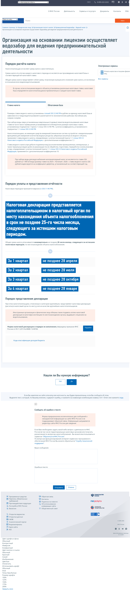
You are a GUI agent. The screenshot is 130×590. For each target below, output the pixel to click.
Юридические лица (24, 27)
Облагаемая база (55, 105)
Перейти (88, 327)
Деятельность (69, 11)
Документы (104, 11)
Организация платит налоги (43, 27)
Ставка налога (13, 105)
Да (72, 381)
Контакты (117, 11)
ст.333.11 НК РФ (46, 189)
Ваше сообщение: (42, 448)
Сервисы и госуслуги (87, 11)
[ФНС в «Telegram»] (125, 2)
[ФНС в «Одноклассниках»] (122, 2)
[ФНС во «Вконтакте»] (118, 2)
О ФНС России (54, 11)
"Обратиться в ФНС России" (53, 436)
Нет (60, 381)
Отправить (59, 487)
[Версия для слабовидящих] (89, 2)
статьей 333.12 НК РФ (52, 113)
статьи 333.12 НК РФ (28, 129)
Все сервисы (103, 79)
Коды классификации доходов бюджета (29, 340)
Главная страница (8, 27)
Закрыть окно (7, 589)
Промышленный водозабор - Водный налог (70, 27)
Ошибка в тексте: (41, 467)
